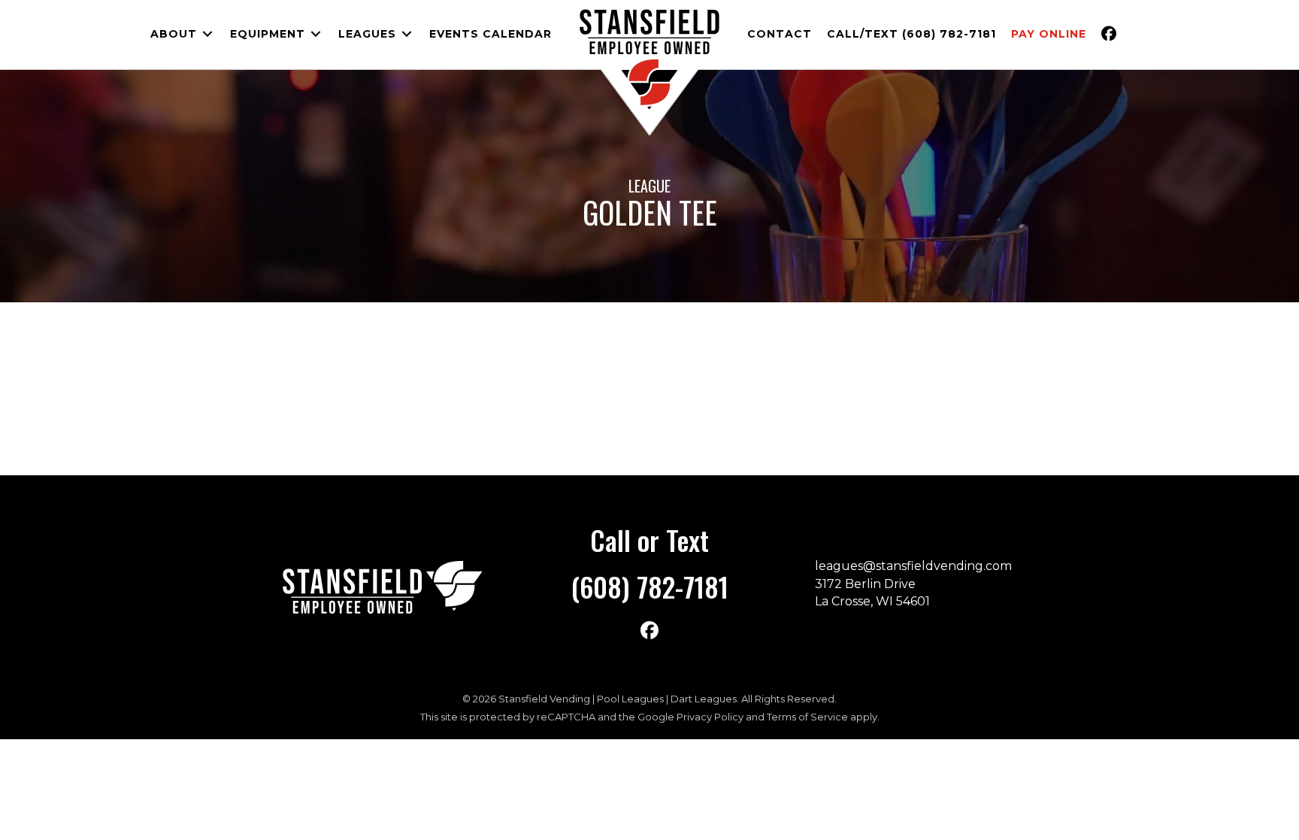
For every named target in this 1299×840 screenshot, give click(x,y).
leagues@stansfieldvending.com (913, 566)
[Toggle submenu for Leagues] (407, 34)
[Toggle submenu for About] (207, 34)
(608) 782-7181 (649, 586)
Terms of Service (807, 717)
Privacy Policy (710, 717)
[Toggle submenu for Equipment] (316, 34)
